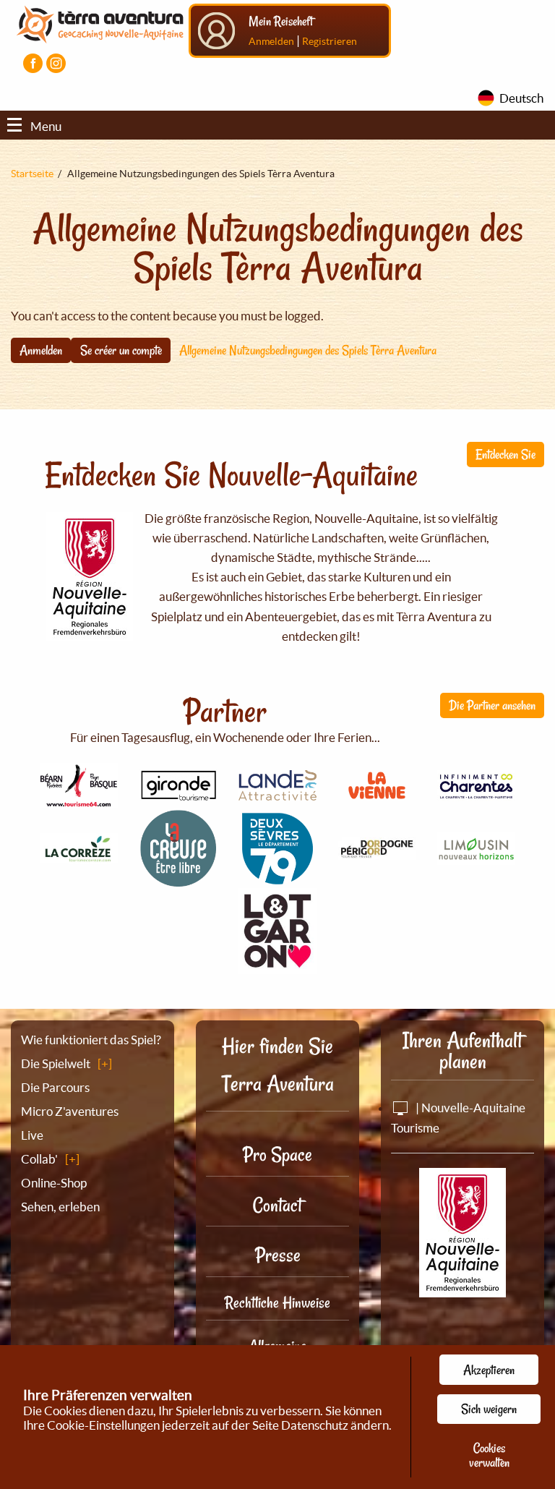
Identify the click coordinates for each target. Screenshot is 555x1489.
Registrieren (329, 41)
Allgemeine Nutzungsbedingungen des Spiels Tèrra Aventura (307, 350)
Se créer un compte (121, 350)
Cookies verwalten (489, 1455)
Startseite (32, 173)
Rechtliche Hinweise (277, 1302)
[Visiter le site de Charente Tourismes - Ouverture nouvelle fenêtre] (476, 792)
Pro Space (277, 1154)
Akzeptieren (489, 1369)
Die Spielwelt (55, 1063)
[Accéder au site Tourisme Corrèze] (79, 855)
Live (32, 1135)
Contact (277, 1205)
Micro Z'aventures (70, 1111)
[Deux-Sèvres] (277, 879)
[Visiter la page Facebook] (33, 63)
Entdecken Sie (505, 454)
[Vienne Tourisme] (377, 801)
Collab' (39, 1159)
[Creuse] (178, 879)
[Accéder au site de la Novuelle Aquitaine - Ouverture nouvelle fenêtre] (462, 1287)
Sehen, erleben (60, 1206)
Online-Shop (54, 1183)
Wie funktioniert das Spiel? (91, 1039)
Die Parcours (55, 1087)
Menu (45, 126)
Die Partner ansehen (492, 705)
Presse (278, 1255)
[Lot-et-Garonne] (277, 966)
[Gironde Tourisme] (178, 793)
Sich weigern (489, 1408)
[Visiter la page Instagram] (56, 63)
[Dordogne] (377, 851)
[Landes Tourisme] (277, 792)
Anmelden (271, 41)
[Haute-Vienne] (476, 856)
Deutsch (521, 98)
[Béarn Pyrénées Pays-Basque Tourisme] (79, 799)
